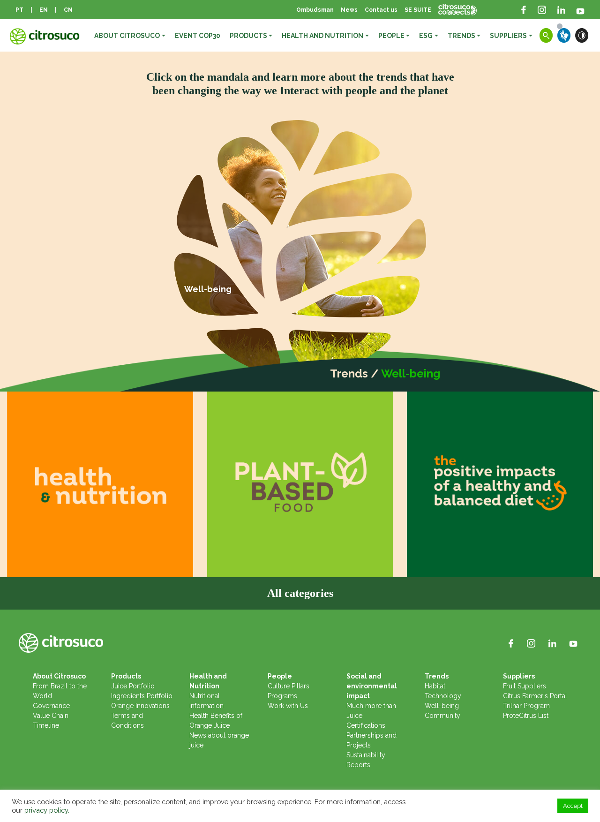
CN (68, 10)
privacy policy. (46, 810)
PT (19, 10)
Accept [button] (573, 805)
